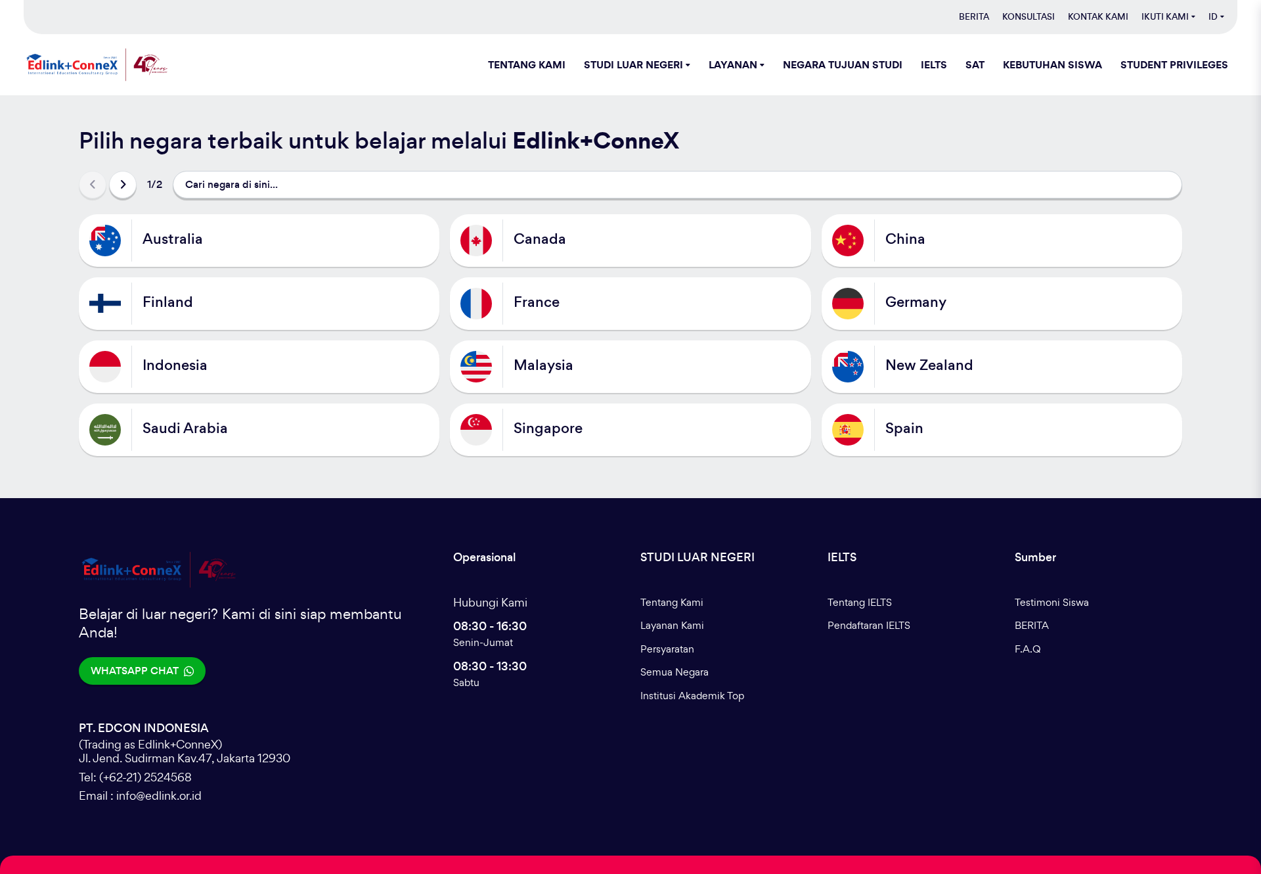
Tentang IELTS (860, 602)
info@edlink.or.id (159, 795)
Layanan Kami (672, 625)
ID (1213, 17)
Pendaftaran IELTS (869, 625)
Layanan (733, 64)
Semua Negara (674, 672)
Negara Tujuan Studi (842, 64)
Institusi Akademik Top (692, 695)
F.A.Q (1028, 649)
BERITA (974, 17)
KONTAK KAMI (1098, 17)
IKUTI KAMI (1165, 17)
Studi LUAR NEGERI (633, 64)
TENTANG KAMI (526, 64)
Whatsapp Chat (135, 671)
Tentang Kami (671, 602)
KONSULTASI (1028, 17)
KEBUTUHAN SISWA (1052, 64)
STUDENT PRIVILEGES (1174, 64)
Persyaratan (667, 649)
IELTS (934, 64)
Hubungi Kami (490, 602)
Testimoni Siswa (1052, 602)
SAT (974, 64)
